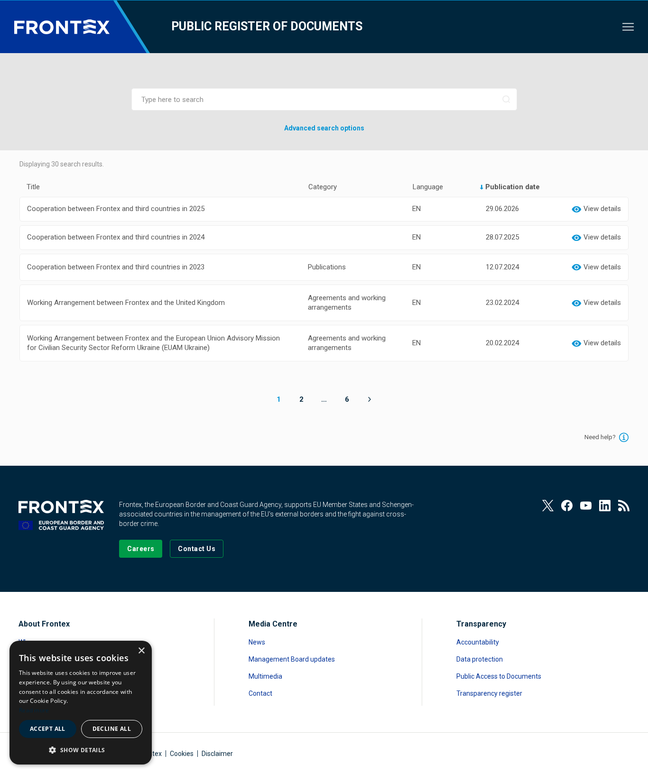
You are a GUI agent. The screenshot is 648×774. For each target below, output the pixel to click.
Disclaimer (217, 753)
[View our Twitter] (548, 505)
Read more (34, 710)
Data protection (479, 659)
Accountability (477, 642)
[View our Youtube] (586, 505)
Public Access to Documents (498, 676)
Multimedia (265, 676)
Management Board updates (292, 659)
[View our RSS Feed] (623, 505)
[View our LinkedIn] (605, 505)
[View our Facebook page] (567, 505)
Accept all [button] (47, 729)
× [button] (141, 650)
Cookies (182, 753)
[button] (80, 749)
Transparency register (489, 693)
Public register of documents (266, 26)
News (257, 642)
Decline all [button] (112, 729)
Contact (260, 693)
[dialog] (80, 703)
